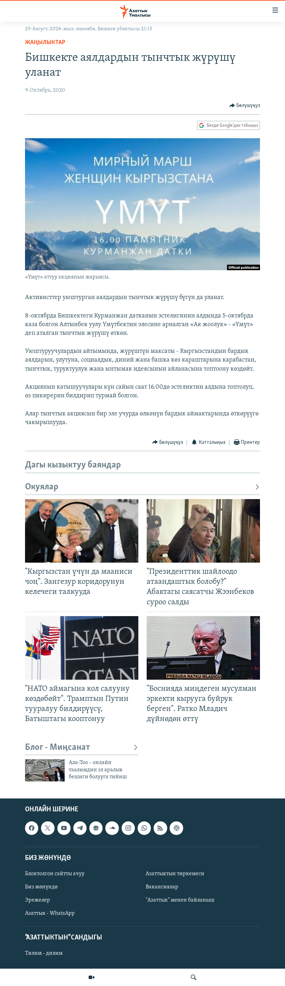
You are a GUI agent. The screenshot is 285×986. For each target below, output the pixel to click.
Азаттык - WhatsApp (50, 913)
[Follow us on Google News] (96, 828)
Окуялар (41, 487)
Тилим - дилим (44, 953)
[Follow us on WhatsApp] (144, 828)
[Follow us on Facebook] (31, 828)
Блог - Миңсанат (57, 747)
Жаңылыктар (45, 43)
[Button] (244, 105)
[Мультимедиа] (91, 977)
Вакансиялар (162, 887)
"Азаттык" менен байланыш (180, 900)
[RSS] (160, 828)
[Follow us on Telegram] (80, 828)
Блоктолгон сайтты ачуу (54, 874)
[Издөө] (193, 977)
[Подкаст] (176, 828)
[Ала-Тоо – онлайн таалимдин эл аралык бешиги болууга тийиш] (45, 770)
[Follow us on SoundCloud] (112, 828)
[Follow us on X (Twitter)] (47, 828)
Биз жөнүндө (41, 887)
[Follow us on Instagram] (128, 828)
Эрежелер (37, 900)
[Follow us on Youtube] (64, 828)
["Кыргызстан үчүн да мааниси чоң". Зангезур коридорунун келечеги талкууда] (81, 531)
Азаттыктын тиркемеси (175, 874)
